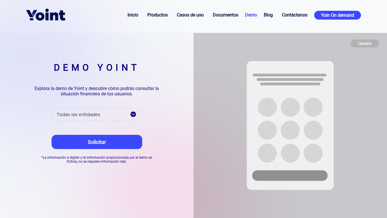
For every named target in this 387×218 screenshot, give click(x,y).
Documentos (225, 15)
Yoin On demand (337, 15)
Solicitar (97, 142)
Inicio (132, 15)
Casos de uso (190, 15)
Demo (251, 15)
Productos (157, 15)
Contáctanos (294, 15)
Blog (268, 15)
